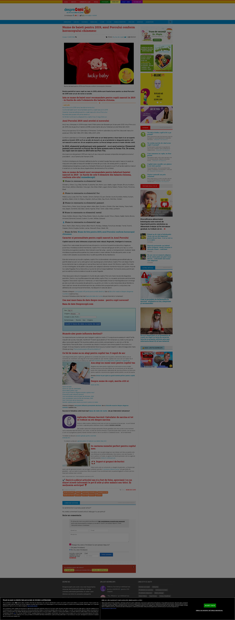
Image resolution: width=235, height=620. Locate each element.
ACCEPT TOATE (210, 605)
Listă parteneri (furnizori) (109, 608)
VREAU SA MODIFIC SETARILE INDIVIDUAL (209, 610)
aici (15, 613)
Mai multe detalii (32, 606)
